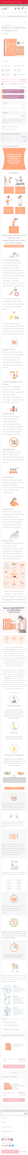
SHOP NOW (24, 2)
